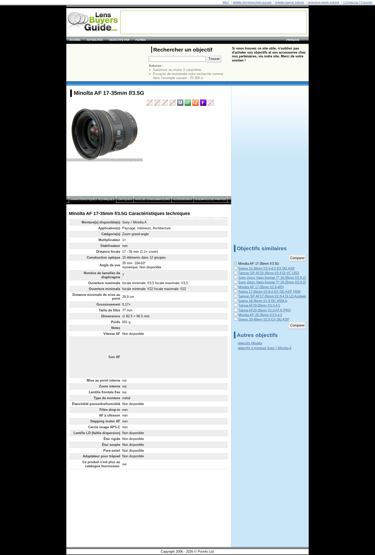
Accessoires (182, 199)
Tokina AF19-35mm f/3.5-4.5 (259, 305)
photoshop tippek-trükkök (323, 2)
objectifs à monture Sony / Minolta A (265, 348)
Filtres (140, 40)
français (292, 40)
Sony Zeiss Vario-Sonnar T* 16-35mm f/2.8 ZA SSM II (278, 282)
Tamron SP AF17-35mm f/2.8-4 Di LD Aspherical (274, 296)
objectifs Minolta (250, 343)
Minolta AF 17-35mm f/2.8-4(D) (261, 287)
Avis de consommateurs (152, 199)
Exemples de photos (210, 199)
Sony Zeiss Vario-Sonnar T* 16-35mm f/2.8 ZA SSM (276, 278)
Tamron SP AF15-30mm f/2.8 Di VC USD (268, 273)
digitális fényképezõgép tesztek (252, 2)
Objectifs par (119, 40)
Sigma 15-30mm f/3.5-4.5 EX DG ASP (266, 268)
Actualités (95, 40)
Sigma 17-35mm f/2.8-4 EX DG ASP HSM (269, 292)
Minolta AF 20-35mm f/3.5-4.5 (260, 315)
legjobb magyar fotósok (289, 2)
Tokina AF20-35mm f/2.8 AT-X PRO (264, 310)
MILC (226, 2)
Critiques (125, 199)
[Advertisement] (213, 22)
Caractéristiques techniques (93, 199)
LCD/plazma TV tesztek (357, 2)
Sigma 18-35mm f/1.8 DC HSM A (262, 301)
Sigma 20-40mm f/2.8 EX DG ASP (263, 319)
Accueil (75, 40)
